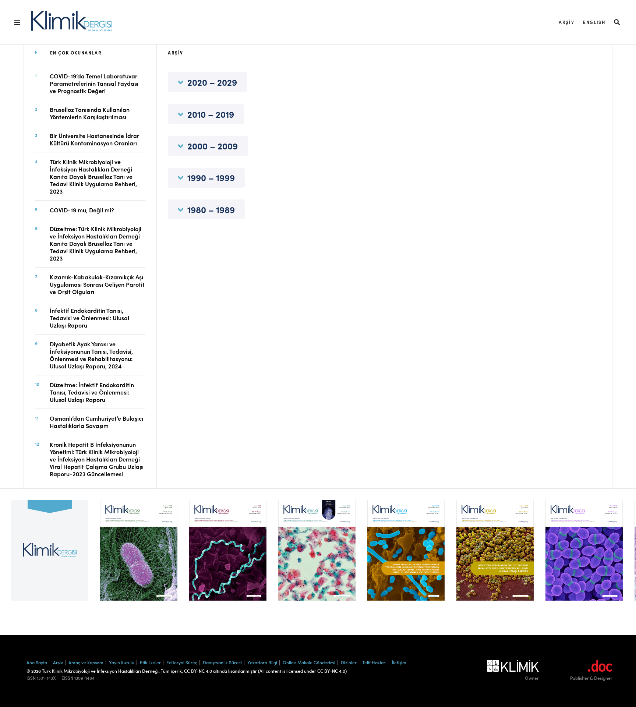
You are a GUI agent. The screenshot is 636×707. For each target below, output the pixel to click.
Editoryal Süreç (181, 662)
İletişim (399, 662)
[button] (617, 21)
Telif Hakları (374, 662)
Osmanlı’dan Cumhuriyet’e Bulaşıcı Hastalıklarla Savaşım (96, 421)
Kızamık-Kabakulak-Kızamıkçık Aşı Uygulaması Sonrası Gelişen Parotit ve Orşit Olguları (97, 284)
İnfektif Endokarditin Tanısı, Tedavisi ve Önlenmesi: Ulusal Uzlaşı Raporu (89, 317)
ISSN (31, 678)
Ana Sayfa (36, 662)
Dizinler (349, 662)
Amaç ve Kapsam (85, 662)
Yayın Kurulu (121, 662)
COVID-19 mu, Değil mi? (82, 210)
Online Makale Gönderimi (309, 662)
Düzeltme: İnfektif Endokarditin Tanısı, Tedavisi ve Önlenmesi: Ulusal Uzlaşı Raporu (92, 392)
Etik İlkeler (150, 662)
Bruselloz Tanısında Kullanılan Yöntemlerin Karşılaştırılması (90, 113)
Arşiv (566, 22)
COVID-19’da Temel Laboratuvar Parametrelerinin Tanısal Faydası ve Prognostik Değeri (94, 83)
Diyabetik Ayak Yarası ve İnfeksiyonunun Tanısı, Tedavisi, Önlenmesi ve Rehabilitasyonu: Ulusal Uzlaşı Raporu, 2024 (91, 355)
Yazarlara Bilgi (262, 662)
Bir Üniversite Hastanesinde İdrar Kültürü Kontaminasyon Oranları (94, 139)
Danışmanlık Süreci (222, 662)
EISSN (67, 678)
